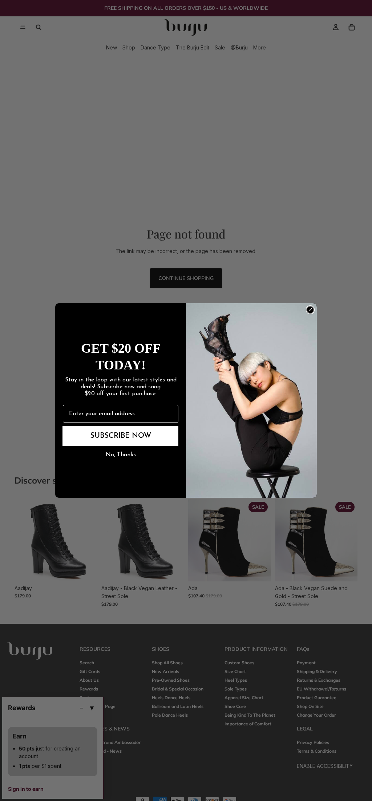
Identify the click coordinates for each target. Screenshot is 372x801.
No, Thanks (121, 455)
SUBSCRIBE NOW (120, 436)
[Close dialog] (310, 309)
